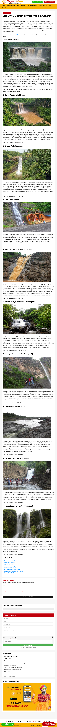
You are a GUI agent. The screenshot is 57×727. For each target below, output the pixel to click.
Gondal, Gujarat (7, 658)
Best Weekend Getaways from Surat (12, 669)
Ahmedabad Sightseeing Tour (12, 569)
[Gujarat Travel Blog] (12, 3)
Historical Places (21, 5)
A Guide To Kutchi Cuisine (10, 671)
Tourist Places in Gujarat (45, 5)
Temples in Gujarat (32, 5)
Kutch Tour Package (9, 562)
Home (3, 5)
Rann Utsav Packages (10, 566)
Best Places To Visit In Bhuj (10, 665)
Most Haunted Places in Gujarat (11, 656)
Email (21, 591)
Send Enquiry (27, 645)
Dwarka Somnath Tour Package (12, 561)
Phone (38, 591)
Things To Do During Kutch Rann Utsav (13, 667)
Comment (5, 585)
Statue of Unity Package (10, 567)
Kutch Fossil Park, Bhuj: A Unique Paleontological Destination (18, 663)
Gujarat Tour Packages (36, 725)
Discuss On (8, 724)
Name (4, 591)
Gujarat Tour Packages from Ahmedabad (15, 573)
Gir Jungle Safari (8, 564)
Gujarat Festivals (11, 5)
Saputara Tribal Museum (9, 676)
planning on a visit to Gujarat (15, 34)
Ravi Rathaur (23, 19)
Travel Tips (5, 7)
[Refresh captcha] (53, 637)
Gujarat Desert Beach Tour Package (13, 571)
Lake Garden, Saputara (9, 674)
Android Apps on (50, 724)
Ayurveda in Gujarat (8, 660)
